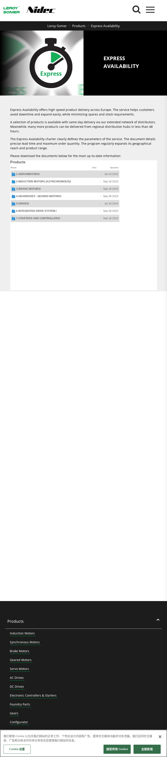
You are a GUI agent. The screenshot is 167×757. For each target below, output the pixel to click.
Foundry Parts (20, 704)
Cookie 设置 (17, 749)
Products (78, 26)
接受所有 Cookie (117, 749)
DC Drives (17, 686)
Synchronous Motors (25, 642)
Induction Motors (22, 633)
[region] (83, 743)
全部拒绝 (147, 749)
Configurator (19, 722)
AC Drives (17, 678)
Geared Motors (21, 660)
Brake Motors (19, 651)
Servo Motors (19, 669)
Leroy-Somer (57, 26)
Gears (14, 713)
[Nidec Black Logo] (54, 10)
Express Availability (105, 26)
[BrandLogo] (11, 10)
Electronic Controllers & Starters (33, 695)
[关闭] (160, 736)
